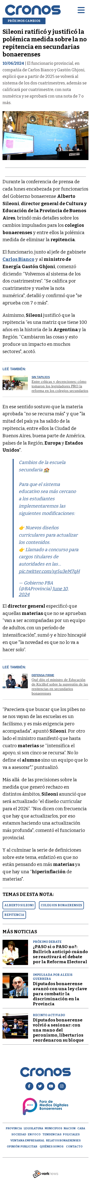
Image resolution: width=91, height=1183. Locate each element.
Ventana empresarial (27, 1140)
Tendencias (51, 1134)
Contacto (74, 1146)
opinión (13, 1146)
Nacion (70, 1128)
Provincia (14, 1128)
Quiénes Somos (51, 1146)
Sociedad (18, 1134)
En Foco (34, 1134)
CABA (81, 1128)
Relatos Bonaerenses (63, 1140)
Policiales (71, 1134)
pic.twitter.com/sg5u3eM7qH (49, 571)
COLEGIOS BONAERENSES (61, 905)
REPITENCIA (14, 915)
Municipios (53, 1128)
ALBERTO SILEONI (19, 905)
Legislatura (33, 1128)
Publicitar (28, 1146)
